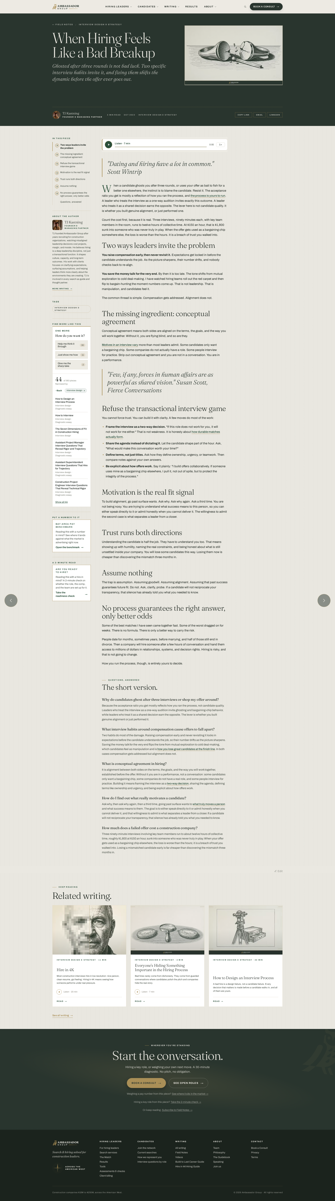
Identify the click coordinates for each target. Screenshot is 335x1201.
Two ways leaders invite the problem (73, 146)
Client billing (106, 1175)
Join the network (146, 1148)
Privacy (255, 1152)
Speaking (218, 1161)
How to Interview (64, 415)
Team (216, 1148)
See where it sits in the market (190, 1093)
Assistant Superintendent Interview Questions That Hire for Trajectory (71, 465)
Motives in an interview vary (120, 345)
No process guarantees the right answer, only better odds (74, 194)
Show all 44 (61, 502)
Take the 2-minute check (186, 1102)
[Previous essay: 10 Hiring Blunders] (11, 600)
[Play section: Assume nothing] (57, 186)
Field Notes (181, 1152)
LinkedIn (275, 115)
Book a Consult (146, 1083)
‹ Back (59, 390)
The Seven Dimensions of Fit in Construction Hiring (71, 430)
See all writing (60, 1015)
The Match (105, 1157)
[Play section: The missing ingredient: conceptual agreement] (57, 155)
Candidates (147, 6)
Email (259, 115)
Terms (254, 1157)
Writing (170, 6)
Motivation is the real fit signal (75, 172)
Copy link (244, 115)
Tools (102, 1166)
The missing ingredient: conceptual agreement (71, 155)
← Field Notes (62, 24)
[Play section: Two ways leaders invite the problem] (57, 145)
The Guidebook (221, 1157)
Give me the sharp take (71, 364)
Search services (108, 1152)
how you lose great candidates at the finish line (186, 749)
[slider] (161, 146)
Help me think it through (71, 345)
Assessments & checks (112, 1171)
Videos (179, 1157)
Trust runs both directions (72, 179)
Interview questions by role (151, 1161)
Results (191, 6)
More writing (60, 289)
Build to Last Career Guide (189, 1161)
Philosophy (219, 1152)
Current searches (147, 1152)
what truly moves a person (209, 804)
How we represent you (149, 1157)
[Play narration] (108, 144)
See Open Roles (188, 1083)
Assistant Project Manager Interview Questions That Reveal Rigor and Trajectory (70, 445)
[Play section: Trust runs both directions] (57, 180)
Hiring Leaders (117, 6)
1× (220, 144)
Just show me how (71, 355)
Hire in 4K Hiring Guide (187, 1166)
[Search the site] (245, 7)
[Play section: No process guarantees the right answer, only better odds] (57, 193)
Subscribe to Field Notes (177, 1110)
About (209, 6)
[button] (233, 55)
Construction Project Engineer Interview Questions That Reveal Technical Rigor (71, 485)
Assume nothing (68, 186)
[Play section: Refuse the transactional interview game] (57, 164)
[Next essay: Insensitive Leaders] (324, 600)
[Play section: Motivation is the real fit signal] (57, 173)
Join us (217, 1166)
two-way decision (178, 783)
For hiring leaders (109, 1148)
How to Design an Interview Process (65, 400)
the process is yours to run (208, 195)
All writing (180, 1148)
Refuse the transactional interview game (72, 165)
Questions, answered (70, 202)
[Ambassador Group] (65, 6)
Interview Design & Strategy (100, 24)
